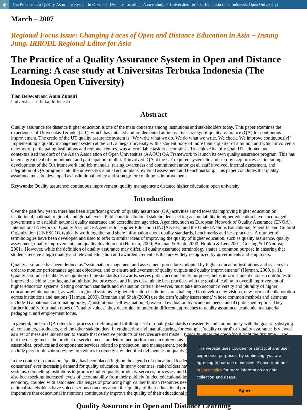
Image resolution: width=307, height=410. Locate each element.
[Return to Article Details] (4, 4)
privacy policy (209, 369)
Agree (245, 390)
